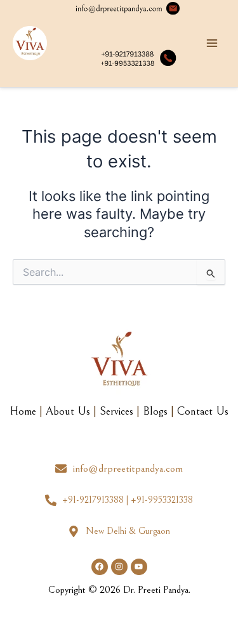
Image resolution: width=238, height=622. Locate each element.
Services (116, 411)
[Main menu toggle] (212, 43)
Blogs (155, 411)
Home (23, 411)
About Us (68, 411)
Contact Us (202, 411)
